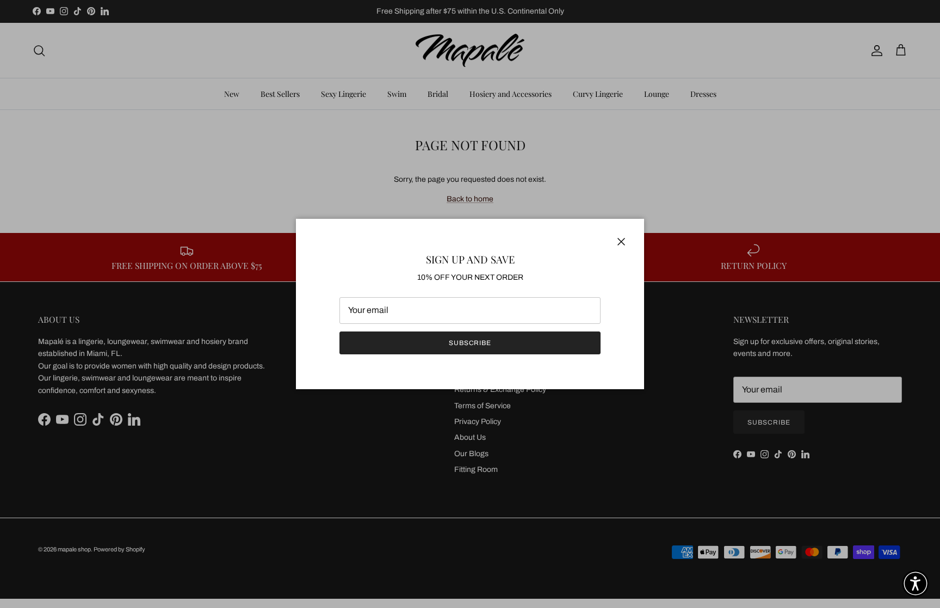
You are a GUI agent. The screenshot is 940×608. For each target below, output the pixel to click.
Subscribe (470, 343)
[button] (915, 583)
